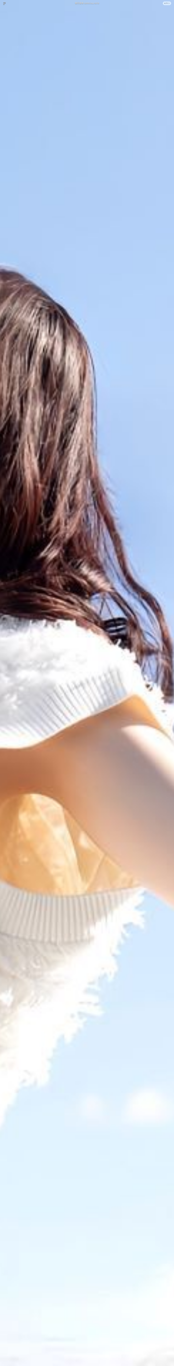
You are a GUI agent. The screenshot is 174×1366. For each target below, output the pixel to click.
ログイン (167, 3)
